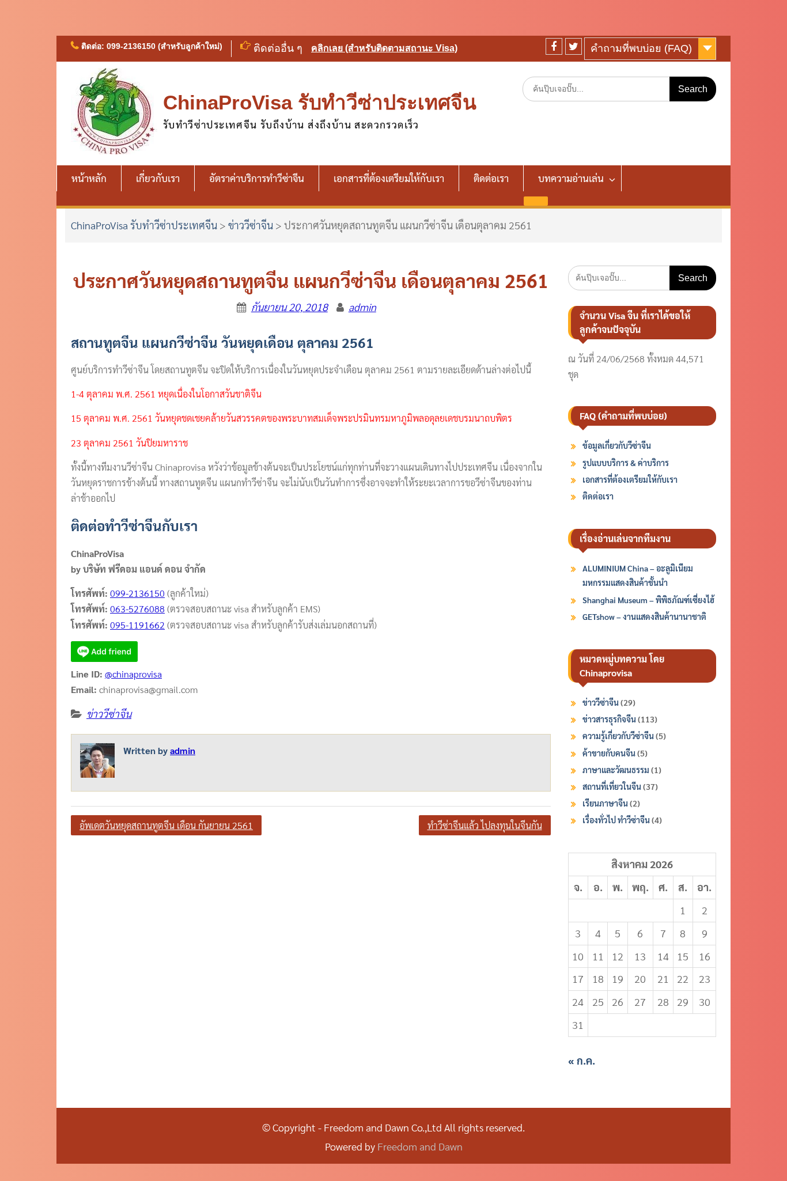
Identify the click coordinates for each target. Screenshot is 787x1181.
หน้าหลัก (89, 178)
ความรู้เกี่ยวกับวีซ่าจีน (618, 735)
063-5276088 (137, 609)
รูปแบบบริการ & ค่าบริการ (625, 462)
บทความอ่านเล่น (571, 178)
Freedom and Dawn (420, 1146)
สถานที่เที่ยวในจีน (611, 786)
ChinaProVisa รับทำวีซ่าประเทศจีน (319, 102)
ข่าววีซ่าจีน (250, 225)
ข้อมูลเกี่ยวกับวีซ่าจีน (616, 445)
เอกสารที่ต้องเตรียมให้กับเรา (389, 178)
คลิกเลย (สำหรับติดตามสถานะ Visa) (384, 48)
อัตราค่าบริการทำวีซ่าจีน (256, 178)
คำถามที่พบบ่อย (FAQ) (641, 48)
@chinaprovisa (133, 674)
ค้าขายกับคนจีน (608, 753)
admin (362, 306)
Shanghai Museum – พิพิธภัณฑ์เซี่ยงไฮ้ (648, 600)
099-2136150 (137, 593)
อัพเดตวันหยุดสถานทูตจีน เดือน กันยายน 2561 (166, 825)
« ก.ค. (581, 1060)
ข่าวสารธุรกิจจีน (609, 719)
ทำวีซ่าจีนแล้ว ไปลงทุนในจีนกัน (484, 825)
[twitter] (573, 46)
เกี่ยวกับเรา (158, 178)
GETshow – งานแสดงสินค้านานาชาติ (644, 616)
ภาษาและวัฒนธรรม (615, 769)
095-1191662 (137, 625)
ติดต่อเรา (491, 178)
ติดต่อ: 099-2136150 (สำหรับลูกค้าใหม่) (151, 46)
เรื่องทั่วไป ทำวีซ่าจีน (616, 820)
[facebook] (554, 46)
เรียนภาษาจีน (605, 803)
